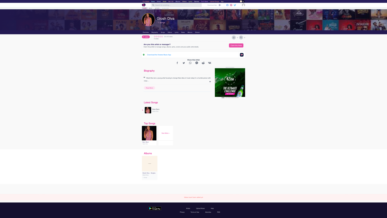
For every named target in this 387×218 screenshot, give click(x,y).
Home (144, 8)
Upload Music (200, 208)
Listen (147, 37)
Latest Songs (151, 102)
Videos (170, 32)
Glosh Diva (165, 8)
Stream (197, 32)
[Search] (153, 5)
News (183, 32)
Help (212, 208)
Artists (157, 8)
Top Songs (149, 123)
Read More (149, 88)
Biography (154, 32)
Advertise (208, 212)
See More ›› (166, 133)
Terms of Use (195, 212)
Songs (163, 32)
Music (150, 8)
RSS (218, 212)
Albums (190, 32)
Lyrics (176, 32)
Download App (212, 5)
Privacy (182, 212)
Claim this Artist (236, 45)
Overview (146, 32)
